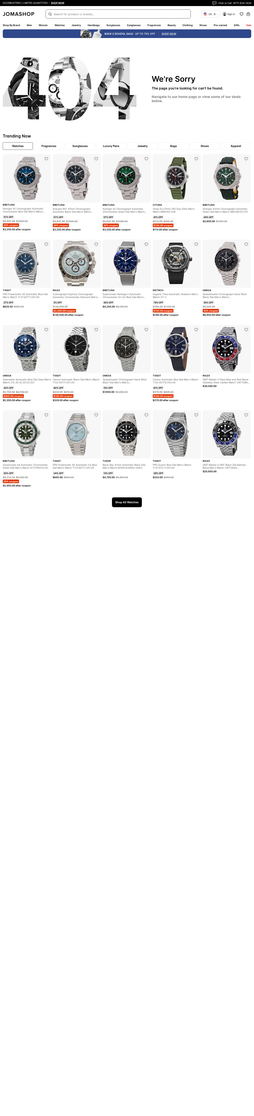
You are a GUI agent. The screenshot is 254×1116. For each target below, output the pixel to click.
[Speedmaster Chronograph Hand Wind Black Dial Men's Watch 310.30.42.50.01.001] (246, 244)
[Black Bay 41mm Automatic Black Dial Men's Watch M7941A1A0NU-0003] (146, 415)
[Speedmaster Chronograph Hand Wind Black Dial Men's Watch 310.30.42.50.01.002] (146, 329)
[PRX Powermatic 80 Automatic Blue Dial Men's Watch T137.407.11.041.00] (46, 244)
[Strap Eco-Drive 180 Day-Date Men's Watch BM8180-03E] (196, 158)
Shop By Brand (11, 25)
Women (43, 25)
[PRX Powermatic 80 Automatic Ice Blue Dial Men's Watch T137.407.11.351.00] (96, 415)
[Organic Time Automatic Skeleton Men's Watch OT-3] (196, 244)
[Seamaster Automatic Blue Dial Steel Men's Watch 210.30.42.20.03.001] (46, 329)
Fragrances (154, 25)
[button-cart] (248, 14)
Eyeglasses (134, 25)
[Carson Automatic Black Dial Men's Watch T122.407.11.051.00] (96, 329)
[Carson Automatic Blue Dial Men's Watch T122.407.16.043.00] (196, 329)
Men (29, 25)
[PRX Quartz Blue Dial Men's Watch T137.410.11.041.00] (196, 415)
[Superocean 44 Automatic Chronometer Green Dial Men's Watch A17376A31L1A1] (46, 415)
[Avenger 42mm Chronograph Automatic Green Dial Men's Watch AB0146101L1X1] (246, 158)
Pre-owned (220, 25)
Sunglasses (113, 25)
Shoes (203, 25)
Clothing (187, 25)
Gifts (236, 25)
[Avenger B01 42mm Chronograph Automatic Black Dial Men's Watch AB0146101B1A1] (96, 158)
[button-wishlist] (241, 14)
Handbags (94, 25)
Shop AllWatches (127, 502)
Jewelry (76, 25)
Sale (248, 25)
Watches (60, 25)
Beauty (172, 25)
